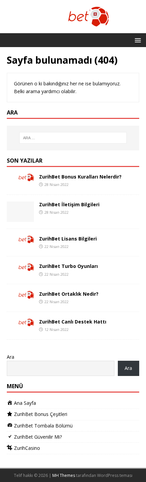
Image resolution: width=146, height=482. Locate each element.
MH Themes (63, 475)
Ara (10, 357)
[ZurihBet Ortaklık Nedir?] (20, 294)
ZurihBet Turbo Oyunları (68, 266)
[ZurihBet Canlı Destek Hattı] (20, 322)
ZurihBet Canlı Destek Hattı (72, 321)
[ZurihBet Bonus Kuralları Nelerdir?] (20, 177)
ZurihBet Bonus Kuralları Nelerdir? (80, 176)
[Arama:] (73, 138)
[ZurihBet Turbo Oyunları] (20, 267)
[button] (136, 40)
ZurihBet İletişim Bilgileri (69, 204)
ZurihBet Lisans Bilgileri (68, 238)
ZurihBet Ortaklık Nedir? (68, 294)
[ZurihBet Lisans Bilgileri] (20, 239)
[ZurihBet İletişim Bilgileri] (20, 217)
